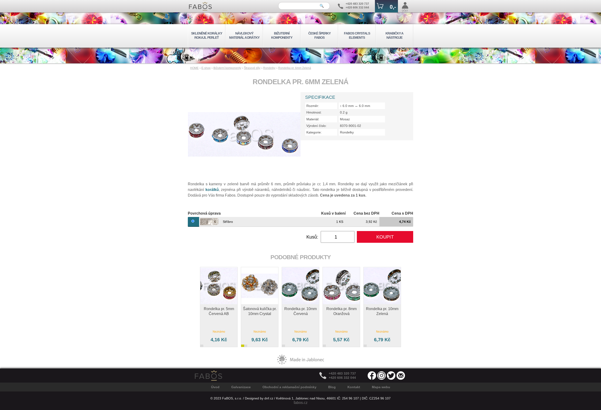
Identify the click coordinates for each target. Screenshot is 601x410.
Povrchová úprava (204, 213)
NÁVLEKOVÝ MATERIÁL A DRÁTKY (244, 35)
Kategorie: (314, 132)
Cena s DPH (402, 213)
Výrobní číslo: (316, 126)
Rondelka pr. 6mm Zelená (294, 68)
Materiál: (312, 119)
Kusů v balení (333, 213)
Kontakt (353, 387)
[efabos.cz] (200, 6)
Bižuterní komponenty (227, 68)
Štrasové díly (252, 68)
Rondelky (269, 68)
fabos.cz (301, 403)
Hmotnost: (314, 112)
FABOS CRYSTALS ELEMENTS (357, 35)
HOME (194, 68)
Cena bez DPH (366, 213)
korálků (212, 190)
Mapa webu (381, 387)
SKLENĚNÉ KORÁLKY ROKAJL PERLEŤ (206, 35)
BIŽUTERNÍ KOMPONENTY (281, 35)
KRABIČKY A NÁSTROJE (394, 35)
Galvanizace (241, 387)
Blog (332, 387)
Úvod (215, 387)
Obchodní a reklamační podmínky (289, 387)
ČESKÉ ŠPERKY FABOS (319, 35)
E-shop (206, 68)
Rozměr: (312, 106)
